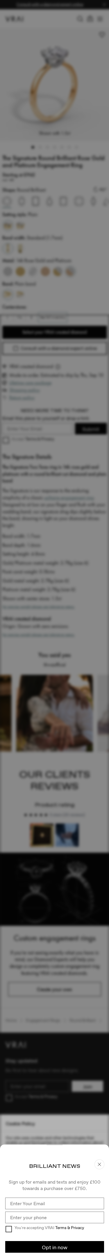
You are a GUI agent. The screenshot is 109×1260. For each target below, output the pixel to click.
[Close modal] (54, 630)
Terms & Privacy (69, 1228)
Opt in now (54, 1247)
